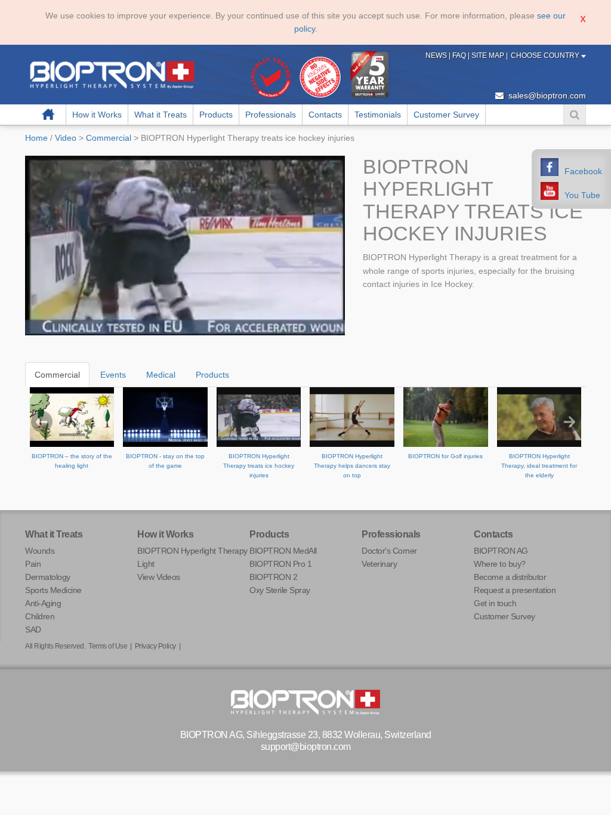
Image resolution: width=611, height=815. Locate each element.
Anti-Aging (43, 603)
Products (216, 114)
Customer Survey (446, 114)
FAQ (460, 55)
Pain (33, 564)
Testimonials (377, 114)
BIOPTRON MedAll (283, 550)
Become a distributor (510, 577)
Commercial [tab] (57, 374)
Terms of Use (107, 646)
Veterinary (379, 564)
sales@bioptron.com (546, 95)
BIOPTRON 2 (273, 577)
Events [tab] (113, 374)
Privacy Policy (155, 646)
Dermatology (47, 577)
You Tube (582, 195)
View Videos (158, 577)
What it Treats (160, 114)
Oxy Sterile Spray (279, 590)
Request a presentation (515, 590)
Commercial (108, 138)
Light (146, 564)
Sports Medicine (53, 590)
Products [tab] (212, 374)
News (437, 55)
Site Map (488, 55)
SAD (33, 629)
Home (48, 114)
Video (65, 138)
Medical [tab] (160, 374)
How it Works (97, 114)
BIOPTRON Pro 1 (280, 564)
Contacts (325, 114)
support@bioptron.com (306, 747)
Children (39, 616)
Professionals (270, 114)
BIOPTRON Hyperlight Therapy (192, 550)
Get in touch (495, 603)
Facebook (583, 171)
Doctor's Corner (389, 550)
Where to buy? (500, 564)
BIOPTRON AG (501, 550)
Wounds (39, 550)
